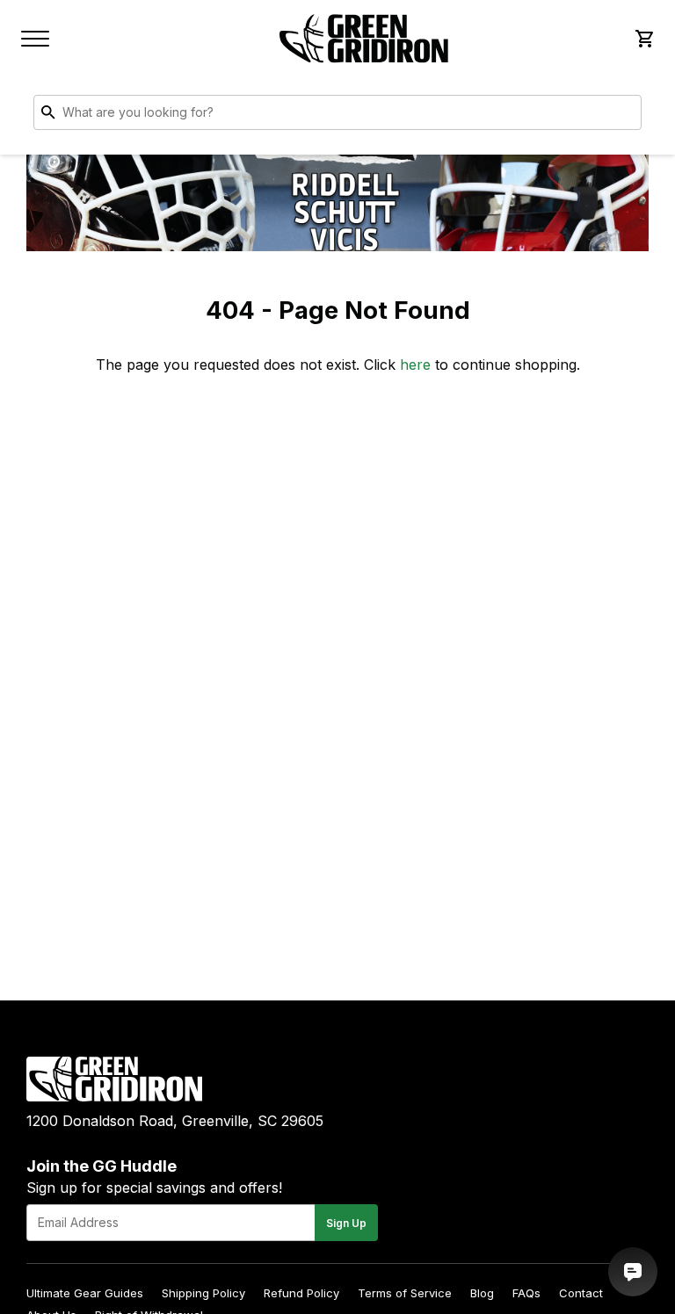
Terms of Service (405, 1293)
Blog (482, 1293)
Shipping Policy (203, 1293)
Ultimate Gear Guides (84, 1293)
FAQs (526, 1293)
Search (624, 116)
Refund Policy (301, 1293)
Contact (581, 1293)
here (415, 364)
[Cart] (643, 38)
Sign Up (346, 1223)
